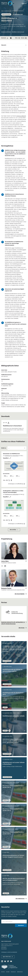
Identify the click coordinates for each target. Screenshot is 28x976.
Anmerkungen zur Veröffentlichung (15, 483)
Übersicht (3, 45)
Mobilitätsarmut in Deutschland (11, 455)
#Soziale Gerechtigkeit (6, 31)
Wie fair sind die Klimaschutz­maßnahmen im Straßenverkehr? (14, 879)
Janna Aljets (5, 561)
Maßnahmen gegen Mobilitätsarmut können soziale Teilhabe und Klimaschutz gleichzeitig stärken (13, 741)
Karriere (3, 971)
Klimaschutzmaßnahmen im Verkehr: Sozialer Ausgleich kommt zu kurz (13, 856)
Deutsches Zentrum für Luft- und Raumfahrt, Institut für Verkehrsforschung (13, 623)
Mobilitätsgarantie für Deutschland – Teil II (13, 693)
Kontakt (7, 971)
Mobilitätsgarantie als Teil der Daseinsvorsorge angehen (13, 670)
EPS (11, 476)
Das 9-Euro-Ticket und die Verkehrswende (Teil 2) (13, 809)
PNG (5, 476)
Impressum (13, 971)
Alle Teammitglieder (20, 593)
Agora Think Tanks (7, 956)
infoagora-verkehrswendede (9, 952)
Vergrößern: (6, 458)
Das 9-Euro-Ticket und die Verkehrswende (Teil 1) (13, 833)
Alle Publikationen (20, 898)
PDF (17, 476)
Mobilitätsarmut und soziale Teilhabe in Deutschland (14, 763)
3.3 (23, 494)
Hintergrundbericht (21, 116)
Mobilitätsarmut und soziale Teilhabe (14, 716)
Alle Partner (22, 627)
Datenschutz (20, 971)
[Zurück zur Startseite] (7, 3)
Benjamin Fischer (6, 588)
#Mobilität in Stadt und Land (18, 31)
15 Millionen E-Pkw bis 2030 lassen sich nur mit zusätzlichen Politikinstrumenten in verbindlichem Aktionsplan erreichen (14, 649)
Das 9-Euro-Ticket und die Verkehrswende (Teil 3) (13, 786)
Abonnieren (21, 925)
